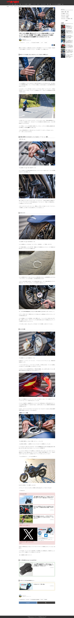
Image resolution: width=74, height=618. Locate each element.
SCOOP (62, 11)
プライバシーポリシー (34, 616)
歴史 (68, 11)
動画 (65, 11)
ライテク (67, 15)
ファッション (63, 18)
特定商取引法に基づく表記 (42, 616)
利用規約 (29, 616)
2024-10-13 (24, 39)
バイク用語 (68, 18)
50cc (71, 18)
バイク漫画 (63, 13)
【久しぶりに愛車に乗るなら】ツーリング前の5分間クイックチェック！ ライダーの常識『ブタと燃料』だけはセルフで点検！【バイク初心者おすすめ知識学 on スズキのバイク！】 (36, 35)
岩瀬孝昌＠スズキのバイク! (26, 40)
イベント (67, 13)
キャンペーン (63, 15)
